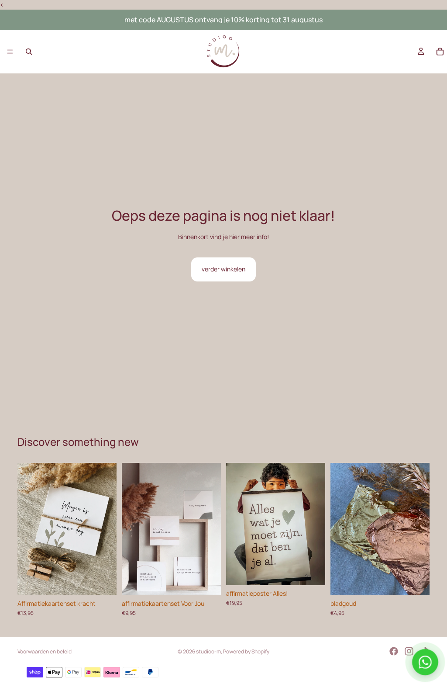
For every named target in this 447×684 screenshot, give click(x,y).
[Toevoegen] (103, 582)
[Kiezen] (207, 582)
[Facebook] (394, 651)
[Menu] (10, 52)
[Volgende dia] (107, 528)
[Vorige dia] (27, 528)
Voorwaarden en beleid (44, 651)
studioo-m (208, 651)
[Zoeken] (28, 51)
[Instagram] (409, 651)
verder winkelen (223, 269)
